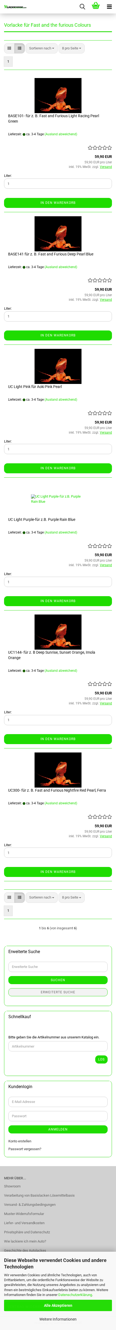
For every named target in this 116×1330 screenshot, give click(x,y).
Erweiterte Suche (58, 992)
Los (101, 1059)
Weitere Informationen (58, 1319)
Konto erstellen (19, 1141)
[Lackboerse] (13, 6)
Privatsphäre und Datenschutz (27, 1232)
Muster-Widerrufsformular (24, 1214)
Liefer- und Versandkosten (24, 1223)
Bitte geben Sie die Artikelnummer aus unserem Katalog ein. (53, 1037)
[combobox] (42, 48)
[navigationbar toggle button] (109, 6)
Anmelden (58, 1129)
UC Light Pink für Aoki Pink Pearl (35, 386)
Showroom (12, 1186)
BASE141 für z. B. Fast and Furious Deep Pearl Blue (50, 254)
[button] (9, 48)
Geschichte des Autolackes (25, 1250)
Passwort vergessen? (24, 1149)
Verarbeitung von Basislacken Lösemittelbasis (39, 1195)
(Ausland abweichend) (61, 134)
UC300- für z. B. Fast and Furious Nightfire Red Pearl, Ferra (57, 790)
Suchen (58, 980)
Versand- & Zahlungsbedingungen (30, 1205)
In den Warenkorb (58, 203)
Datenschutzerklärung (75, 1295)
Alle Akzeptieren (58, 1305)
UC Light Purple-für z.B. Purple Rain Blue (41, 519)
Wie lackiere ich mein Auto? (25, 1241)
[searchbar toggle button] (82, 6)
